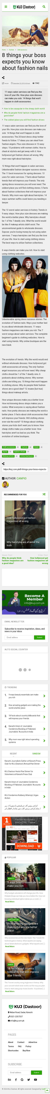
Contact (20, 1042)
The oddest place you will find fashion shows (24, 120)
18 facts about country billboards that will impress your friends (23, 972)
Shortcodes (13, 1050)
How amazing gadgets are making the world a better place (22, 927)
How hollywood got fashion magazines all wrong (37, 560)
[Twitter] (28, 1079)
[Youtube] (35, 1079)
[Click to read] (25, 512)
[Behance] (9, 1079)
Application (13, 920)
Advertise (33, 1042)
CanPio (44, 1089)
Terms (11, 1046)
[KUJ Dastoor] (23, 9)
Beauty (11, 878)
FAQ (19, 1046)
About (10, 1042)
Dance (10, 964)
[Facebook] (16, 1079)
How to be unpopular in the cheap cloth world (24, 109)
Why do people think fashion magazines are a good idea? (12, 560)
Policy (28, 1046)
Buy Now (26, 1050)
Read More (9, 902)
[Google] (22, 1079)
